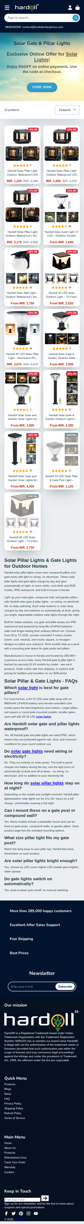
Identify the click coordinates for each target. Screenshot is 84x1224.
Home (8, 1143)
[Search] (75, 18)
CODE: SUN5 (42, 87)
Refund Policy (12, 1113)
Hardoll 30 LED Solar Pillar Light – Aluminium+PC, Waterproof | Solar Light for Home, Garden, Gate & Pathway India (22, 338)
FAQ (7, 1098)
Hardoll (19, 1219)
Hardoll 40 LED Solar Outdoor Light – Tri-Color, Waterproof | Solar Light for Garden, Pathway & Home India (22, 521)
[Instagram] (28, 1213)
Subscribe (65, 986)
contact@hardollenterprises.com (42, 27)
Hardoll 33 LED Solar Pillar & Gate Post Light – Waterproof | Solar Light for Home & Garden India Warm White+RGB (61, 460)
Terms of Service (14, 1118)
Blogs (7, 1088)
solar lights (43, 716)
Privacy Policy (12, 1103)
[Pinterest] (21, 1213)
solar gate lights (27, 751)
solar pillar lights (47, 783)
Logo (27, 7)
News (7, 1093)
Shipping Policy (13, 1108)
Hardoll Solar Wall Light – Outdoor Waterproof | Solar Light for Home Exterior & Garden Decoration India (22, 277)
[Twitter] (14, 1213)
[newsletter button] (45, 1198)
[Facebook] (6, 1213)
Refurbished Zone (15, 1157)
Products (9, 1084)
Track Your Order (15, 1162)
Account (70, 7)
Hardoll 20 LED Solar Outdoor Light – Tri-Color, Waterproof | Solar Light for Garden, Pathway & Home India (61, 277)
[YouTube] (36, 1213)
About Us (10, 1147)
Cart (77, 7)
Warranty (9, 1167)
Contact (9, 1172)
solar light (28, 687)
